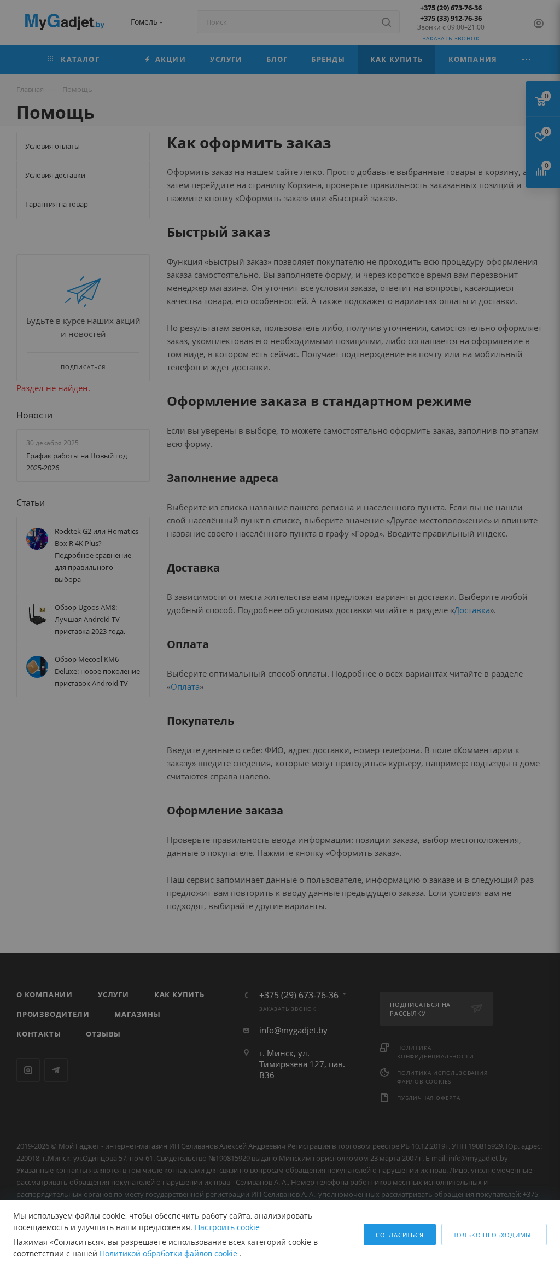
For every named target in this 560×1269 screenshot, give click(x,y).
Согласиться (400, 1235)
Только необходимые (494, 1235)
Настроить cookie (227, 1227)
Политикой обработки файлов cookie (170, 1253)
